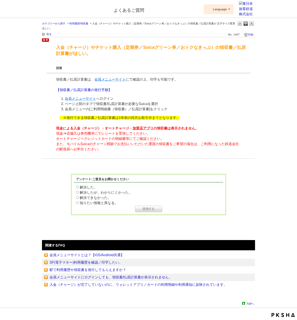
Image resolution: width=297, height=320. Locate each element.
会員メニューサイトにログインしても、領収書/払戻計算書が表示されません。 (111, 277)
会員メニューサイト (110, 79)
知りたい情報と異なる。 (99, 203)
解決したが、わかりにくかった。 (106, 192)
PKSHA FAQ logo (283, 315)
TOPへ (250, 303)
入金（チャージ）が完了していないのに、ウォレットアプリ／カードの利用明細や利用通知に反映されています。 (138, 284)
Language (220, 9)
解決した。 (88, 187)
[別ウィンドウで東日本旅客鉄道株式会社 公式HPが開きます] (247, 14)
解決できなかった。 (95, 198)
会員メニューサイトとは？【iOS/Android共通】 (87, 255)
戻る (49, 34)
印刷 (250, 34)
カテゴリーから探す (53, 23)
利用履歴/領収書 (78, 23)
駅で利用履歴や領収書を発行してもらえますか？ (88, 270)
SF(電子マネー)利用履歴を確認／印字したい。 (86, 262)
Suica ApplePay (75, 9)
